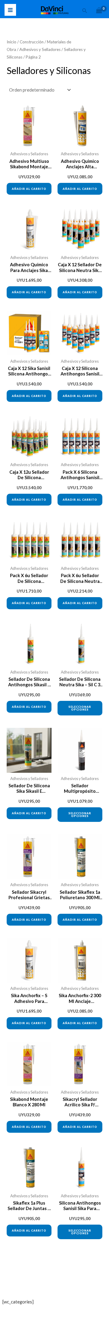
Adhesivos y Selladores (40, 49)
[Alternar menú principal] (10, 9)
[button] (85, 11)
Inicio (11, 41)
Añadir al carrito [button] (29, 188)
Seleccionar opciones (79, 708)
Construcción (32, 41)
